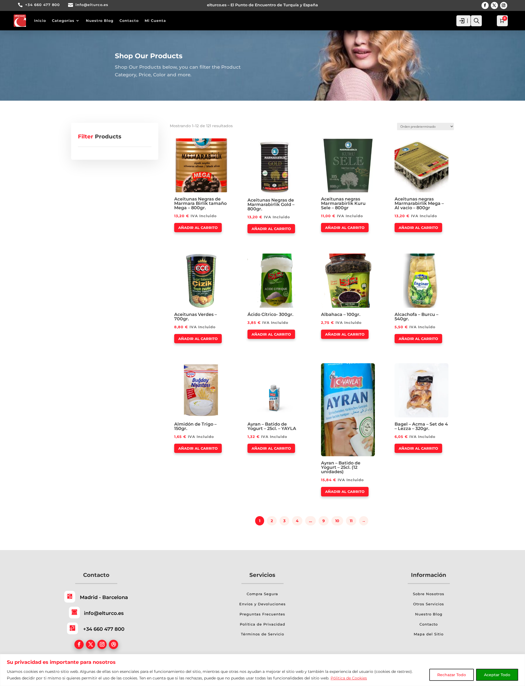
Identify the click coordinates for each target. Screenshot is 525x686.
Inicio (40, 20)
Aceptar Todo (497, 674)
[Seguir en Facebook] (485, 5)
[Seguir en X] (494, 5)
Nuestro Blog (99, 20)
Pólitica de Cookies (349, 678)
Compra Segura (262, 594)
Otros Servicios (428, 604)
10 (337, 520)
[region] (262, 670)
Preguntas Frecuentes (262, 614)
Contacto (129, 20)
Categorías (63, 20)
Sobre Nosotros (428, 594)
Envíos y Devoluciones (262, 604)
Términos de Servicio (262, 634)
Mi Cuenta (155, 20)
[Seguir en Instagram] (503, 5)
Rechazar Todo (451, 674)
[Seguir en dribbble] (113, 644)
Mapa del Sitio (429, 634)
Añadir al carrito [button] (198, 227)
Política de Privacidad (262, 624)
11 (351, 520)
